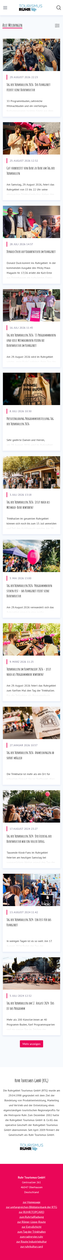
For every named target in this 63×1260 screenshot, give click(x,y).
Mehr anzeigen (31, 1044)
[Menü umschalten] (5, 7)
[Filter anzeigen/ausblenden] (57, 25)
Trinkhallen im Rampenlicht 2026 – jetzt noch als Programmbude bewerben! (29, 672)
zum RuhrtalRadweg (31, 1217)
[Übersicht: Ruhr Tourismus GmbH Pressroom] (30, 8)
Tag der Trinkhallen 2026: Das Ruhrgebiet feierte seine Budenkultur (28, 87)
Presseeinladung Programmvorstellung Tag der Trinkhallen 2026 (30, 421)
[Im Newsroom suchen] (58, 7)
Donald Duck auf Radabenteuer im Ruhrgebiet (31, 251)
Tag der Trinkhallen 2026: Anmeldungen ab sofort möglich (30, 755)
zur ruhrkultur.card (31, 1246)
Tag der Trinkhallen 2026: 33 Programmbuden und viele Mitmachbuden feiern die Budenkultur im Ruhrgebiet (31, 340)
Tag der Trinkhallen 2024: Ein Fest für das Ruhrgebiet (29, 922)
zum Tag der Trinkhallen (31, 1231)
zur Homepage (31, 1202)
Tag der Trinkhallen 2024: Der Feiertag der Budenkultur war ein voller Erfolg (29, 839)
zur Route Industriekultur (31, 1241)
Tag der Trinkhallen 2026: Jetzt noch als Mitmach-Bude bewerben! (28, 505)
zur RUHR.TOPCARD (31, 1212)
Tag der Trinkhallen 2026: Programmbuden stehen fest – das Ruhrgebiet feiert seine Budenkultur (29, 590)
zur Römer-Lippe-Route (31, 1221)
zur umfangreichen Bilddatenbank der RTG (31, 1207)
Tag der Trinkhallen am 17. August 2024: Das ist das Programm (30, 1006)
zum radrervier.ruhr (31, 1236)
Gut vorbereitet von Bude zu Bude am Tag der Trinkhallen (31, 171)
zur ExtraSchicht (31, 1226)
